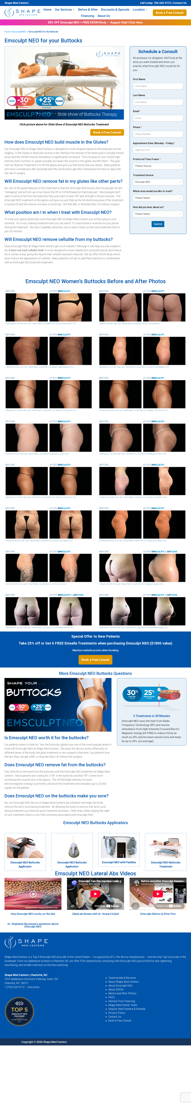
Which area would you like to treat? (152, 191)
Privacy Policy (116, 1012)
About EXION (115, 989)
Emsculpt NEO (19, 31)
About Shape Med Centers (123, 981)
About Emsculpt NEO (120, 985)
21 (88, 113)
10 (60, 113)
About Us (103, 16)
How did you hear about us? (148, 207)
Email (137, 111)
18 (80, 113)
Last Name (139, 95)
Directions (33, 987)
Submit (158, 224)
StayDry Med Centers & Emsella (126, 1008)
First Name (139, 79)
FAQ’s (111, 997)
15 (73, 113)
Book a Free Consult (170, 12)
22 (90, 113)
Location (139, 9)
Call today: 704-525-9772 (155, 2)
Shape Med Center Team (122, 1005)
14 (70, 113)
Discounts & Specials (115, 9)
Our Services (63, 9)
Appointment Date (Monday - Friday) (154, 143)
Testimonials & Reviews (122, 977)
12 (65, 113)
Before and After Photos (122, 993)
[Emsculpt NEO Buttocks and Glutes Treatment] (64, 118)
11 (63, 113)
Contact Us (180, 2)
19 (83, 113)
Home (47, 9)
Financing (87, 16)
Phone (137, 127)
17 (78, 113)
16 (75, 113)
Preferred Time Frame (147, 159)
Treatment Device (143, 175)
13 (68, 113)
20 (85, 113)
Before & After (88, 9)
